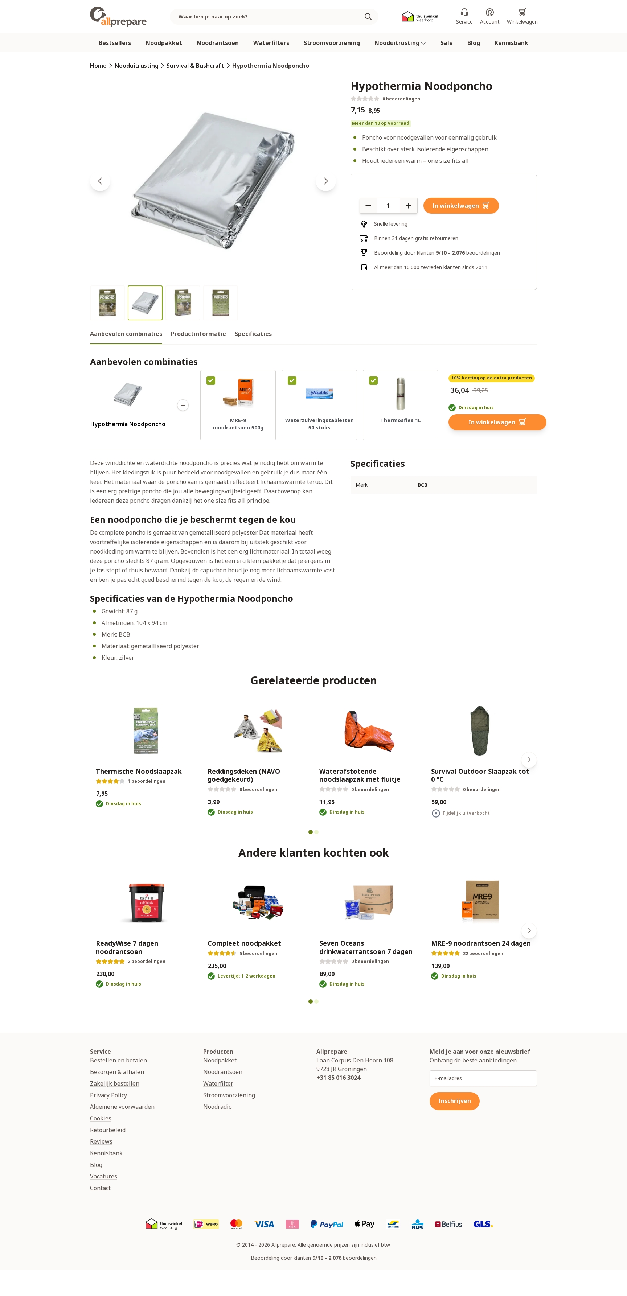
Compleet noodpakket (244, 943)
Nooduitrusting (397, 43)
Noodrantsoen (218, 43)
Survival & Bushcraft (195, 66)
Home (98, 66)
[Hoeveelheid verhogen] (409, 206)
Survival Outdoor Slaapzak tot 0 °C (480, 775)
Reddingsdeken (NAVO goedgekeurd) (244, 775)
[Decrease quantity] (368, 206)
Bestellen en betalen (118, 1060)
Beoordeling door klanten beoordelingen (437, 252)
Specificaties (253, 334)
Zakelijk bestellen (114, 1083)
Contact (100, 1188)
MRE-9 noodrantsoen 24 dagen (481, 943)
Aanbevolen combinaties (126, 334)
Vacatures (103, 1176)
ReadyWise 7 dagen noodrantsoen (127, 947)
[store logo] (118, 17)
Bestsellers (115, 43)
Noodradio (217, 1107)
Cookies (100, 1118)
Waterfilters (271, 43)
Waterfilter (218, 1083)
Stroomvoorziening (332, 43)
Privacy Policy (108, 1095)
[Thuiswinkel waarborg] (420, 16)
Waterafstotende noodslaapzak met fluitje (360, 775)
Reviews (101, 1141)
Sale (446, 43)
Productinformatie (198, 334)
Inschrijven (454, 1101)
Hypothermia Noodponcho (270, 66)
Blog (473, 43)
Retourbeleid (108, 1130)
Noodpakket (164, 43)
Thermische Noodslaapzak (139, 771)
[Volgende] (529, 760)
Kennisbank (511, 43)
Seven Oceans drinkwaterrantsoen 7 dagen (366, 947)
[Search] (371, 17)
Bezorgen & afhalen (117, 1072)
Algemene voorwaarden (122, 1107)
